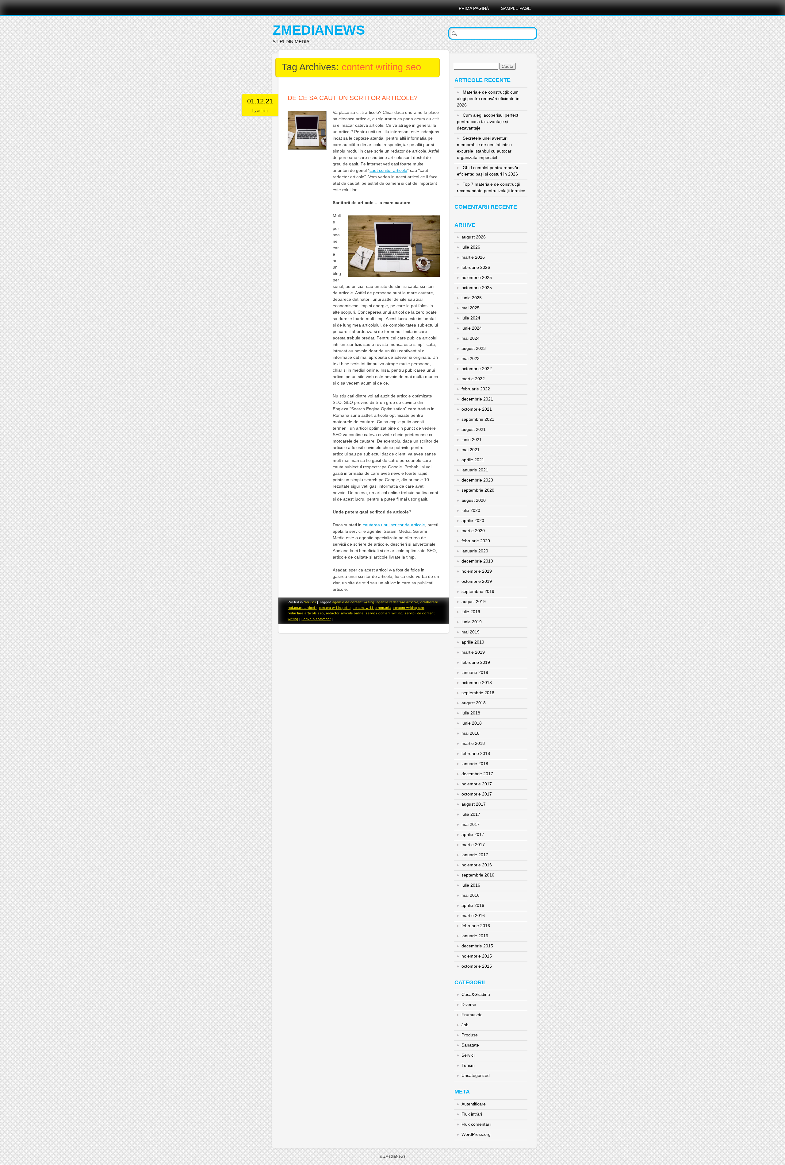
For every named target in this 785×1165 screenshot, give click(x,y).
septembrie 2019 (477, 591)
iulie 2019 (470, 611)
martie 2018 (473, 743)
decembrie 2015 (477, 945)
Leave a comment (316, 619)
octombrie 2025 (476, 287)
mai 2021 (470, 449)
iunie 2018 (471, 723)
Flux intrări (471, 1114)
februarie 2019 (475, 662)
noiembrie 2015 (476, 956)
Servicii (310, 602)
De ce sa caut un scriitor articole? (353, 97)
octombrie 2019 (476, 581)
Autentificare (473, 1103)
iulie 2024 (470, 317)
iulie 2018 (470, 712)
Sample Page (516, 8)
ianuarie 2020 (474, 550)
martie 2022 (473, 378)
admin (262, 111)
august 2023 (473, 348)
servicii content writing (384, 613)
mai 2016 (470, 895)
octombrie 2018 (476, 682)
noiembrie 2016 (476, 864)
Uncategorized (475, 1075)
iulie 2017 (470, 814)
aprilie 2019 (472, 642)
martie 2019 (473, 652)
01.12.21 (260, 101)
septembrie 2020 (477, 490)
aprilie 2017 (472, 834)
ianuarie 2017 (474, 854)
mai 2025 (470, 307)
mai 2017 (470, 824)
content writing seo (408, 608)
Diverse (468, 1004)
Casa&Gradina (475, 994)
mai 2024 (470, 338)
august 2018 (473, 702)
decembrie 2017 (477, 773)
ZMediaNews (319, 29)
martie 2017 (473, 844)
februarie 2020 (475, 540)
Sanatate (470, 1045)
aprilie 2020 (472, 520)
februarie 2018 (475, 753)
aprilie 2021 (472, 459)
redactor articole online (345, 613)
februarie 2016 (475, 925)
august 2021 (473, 429)
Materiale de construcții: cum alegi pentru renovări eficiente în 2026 (488, 98)
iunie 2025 (471, 297)
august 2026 (473, 236)
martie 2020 (473, 530)
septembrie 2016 (477, 875)
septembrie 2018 (477, 692)
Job (465, 1024)
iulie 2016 (470, 885)
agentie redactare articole (398, 602)
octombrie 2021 (476, 409)
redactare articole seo (306, 613)
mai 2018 (470, 733)
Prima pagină (474, 8)
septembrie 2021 (477, 419)
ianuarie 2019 (474, 672)
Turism (468, 1065)
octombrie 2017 (476, 794)
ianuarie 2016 (474, 935)
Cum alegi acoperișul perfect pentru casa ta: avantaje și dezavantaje (487, 121)
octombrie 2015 (476, 966)
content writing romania (372, 608)
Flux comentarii (476, 1124)
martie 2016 (473, 915)
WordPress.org (476, 1134)
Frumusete (472, 1014)
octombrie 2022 (476, 368)
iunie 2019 (471, 621)
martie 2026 (473, 257)
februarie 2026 (475, 267)
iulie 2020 (470, 510)
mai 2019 (470, 631)
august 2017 (473, 804)
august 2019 (473, 601)
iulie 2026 (470, 247)
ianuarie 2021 (474, 469)
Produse (469, 1034)
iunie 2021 (471, 439)
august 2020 (473, 500)
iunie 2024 (471, 328)
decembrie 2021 (477, 399)
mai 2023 (470, 358)
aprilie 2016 (472, 905)
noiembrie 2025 (476, 277)
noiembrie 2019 (476, 571)
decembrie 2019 (477, 561)
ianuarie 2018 (474, 763)
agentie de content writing (353, 602)
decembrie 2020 (477, 480)
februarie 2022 (475, 388)
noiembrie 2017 (476, 783)
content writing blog (335, 608)
